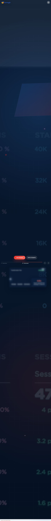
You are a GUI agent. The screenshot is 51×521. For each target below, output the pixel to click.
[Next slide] (48, 262)
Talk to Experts (32, 257)
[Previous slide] (44, 262)
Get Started (19, 257)
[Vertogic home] (6, 2)
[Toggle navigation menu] (48, 2)
